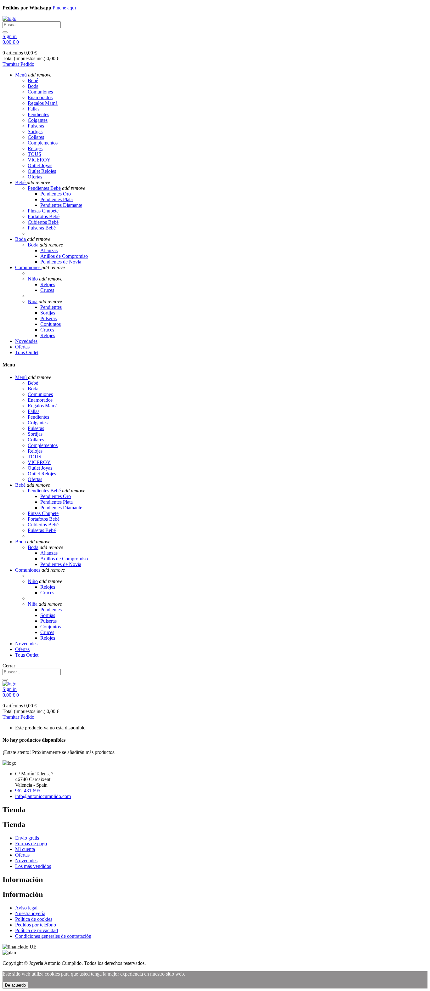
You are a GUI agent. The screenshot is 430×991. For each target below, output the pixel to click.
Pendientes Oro (55, 193)
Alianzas (49, 250)
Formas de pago (31, 843)
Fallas (33, 108)
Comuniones (40, 91)
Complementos (43, 142)
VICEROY (39, 159)
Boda (33, 86)
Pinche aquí (64, 7)
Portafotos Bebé (43, 216)
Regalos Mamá (43, 103)
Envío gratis (27, 838)
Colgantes (38, 120)
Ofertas (35, 176)
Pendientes (38, 114)
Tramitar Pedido (18, 64)
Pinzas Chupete (43, 210)
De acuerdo (15, 985)
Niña (32, 301)
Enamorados (40, 97)
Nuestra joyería (30, 913)
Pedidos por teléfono (35, 924)
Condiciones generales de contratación (53, 936)
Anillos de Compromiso (64, 256)
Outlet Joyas (40, 165)
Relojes (35, 148)
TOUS (34, 154)
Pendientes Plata (56, 199)
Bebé (33, 80)
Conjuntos (50, 324)
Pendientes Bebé (44, 188)
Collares (36, 137)
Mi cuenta (25, 849)
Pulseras (36, 125)
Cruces (47, 290)
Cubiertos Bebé (43, 222)
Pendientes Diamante (61, 205)
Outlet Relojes (42, 171)
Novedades (26, 860)
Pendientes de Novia (60, 261)
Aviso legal (26, 907)
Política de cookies (33, 919)
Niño (33, 278)
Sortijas (35, 131)
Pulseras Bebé (42, 227)
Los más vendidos (33, 866)
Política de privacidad (36, 930)
